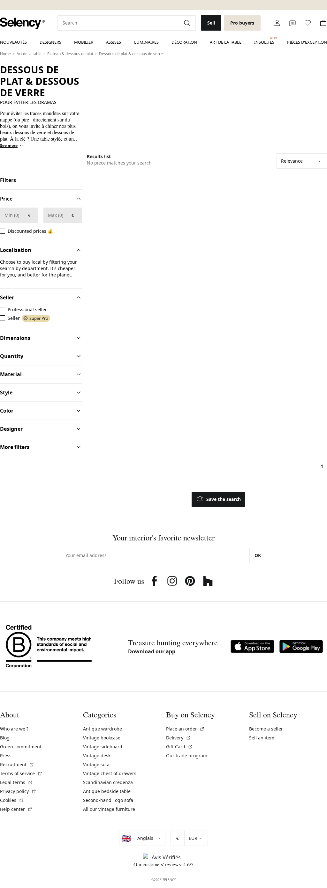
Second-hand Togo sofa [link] (108, 800)
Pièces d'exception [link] (307, 42)
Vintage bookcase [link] (101, 738)
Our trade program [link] (186, 755)
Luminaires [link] (146, 42)
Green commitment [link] (21, 747)
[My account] (277, 23)
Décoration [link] (184, 42)
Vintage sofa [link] (96, 764)
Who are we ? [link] (14, 729)
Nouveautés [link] (13, 42)
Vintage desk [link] (96, 755)
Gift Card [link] (179, 747)
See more (9, 145)
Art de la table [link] (225, 42)
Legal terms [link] (16, 782)
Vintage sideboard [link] (102, 747)
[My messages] (292, 23)
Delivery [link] (178, 738)
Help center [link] (16, 809)
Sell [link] (211, 23)
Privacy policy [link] (18, 791)
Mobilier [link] (83, 42)
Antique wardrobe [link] (102, 729)
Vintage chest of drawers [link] (109, 773)
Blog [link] (5, 738)
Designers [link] (50, 42)
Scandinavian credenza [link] (108, 782)
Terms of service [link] (21, 773)
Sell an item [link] (261, 738)
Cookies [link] (12, 800)
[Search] (187, 23)
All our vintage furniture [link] (109, 809)
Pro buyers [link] (242, 23)
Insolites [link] (264, 40)
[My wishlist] (308, 23)
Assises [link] (113, 42)
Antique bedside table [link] (107, 791)
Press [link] (5, 755)
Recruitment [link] (17, 764)
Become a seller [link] (266, 729)
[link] (22, 23)
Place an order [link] (185, 729)
